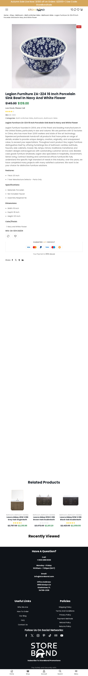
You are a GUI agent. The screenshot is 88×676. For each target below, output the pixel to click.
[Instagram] (38, 635)
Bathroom (19, 15)
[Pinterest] (44, 635)
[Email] (56, 635)
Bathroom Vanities (21, 515)
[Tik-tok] (50, 635)
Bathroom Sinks (47, 15)
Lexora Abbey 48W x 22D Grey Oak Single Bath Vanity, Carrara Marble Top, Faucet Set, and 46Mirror (17, 518)
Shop (12, 15)
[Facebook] (26, 635)
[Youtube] (61, 635)
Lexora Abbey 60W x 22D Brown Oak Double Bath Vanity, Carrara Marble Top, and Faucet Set (44, 518)
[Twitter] (32, 635)
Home (6, 15)
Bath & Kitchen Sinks (32, 15)
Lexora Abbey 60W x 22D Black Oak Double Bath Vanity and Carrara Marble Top (71, 518)
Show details (25, 497)
